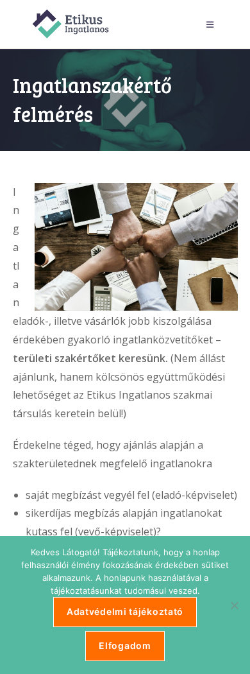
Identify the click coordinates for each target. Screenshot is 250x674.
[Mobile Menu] (212, 24)
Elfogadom (125, 645)
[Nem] (234, 605)
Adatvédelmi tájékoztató (125, 611)
